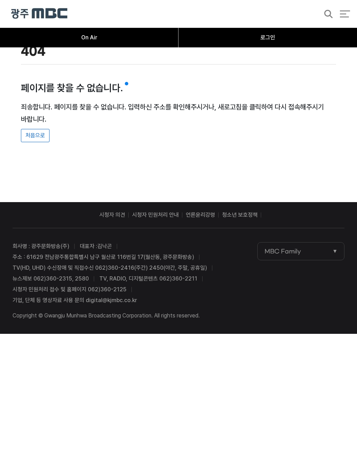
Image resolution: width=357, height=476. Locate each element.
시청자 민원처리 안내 (155, 215)
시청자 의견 (112, 215)
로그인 (267, 37)
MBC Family (283, 251)
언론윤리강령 (200, 215)
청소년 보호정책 (240, 215)
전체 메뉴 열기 (345, 14)
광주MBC (39, 14)
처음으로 (35, 135)
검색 (326, 14)
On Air (89, 37)
